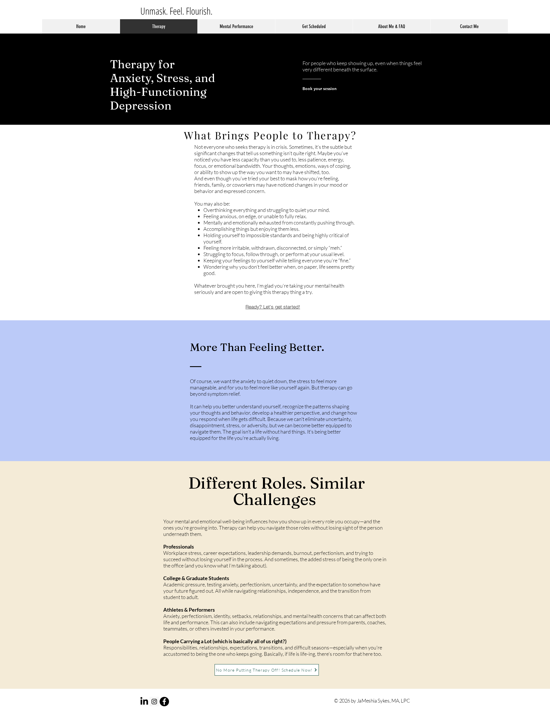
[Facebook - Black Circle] (164, 701)
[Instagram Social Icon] (154, 701)
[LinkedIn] (144, 701)
